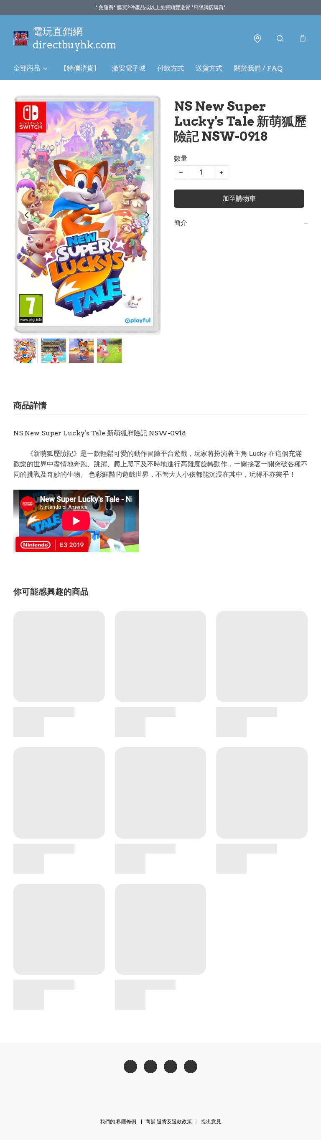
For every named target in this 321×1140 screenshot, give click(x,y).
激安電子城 (128, 68)
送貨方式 (209, 68)
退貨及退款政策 (174, 1121)
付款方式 (170, 68)
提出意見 (211, 1121)
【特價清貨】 (80, 68)
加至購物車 (239, 198)
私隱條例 (126, 1121)
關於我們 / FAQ (258, 68)
